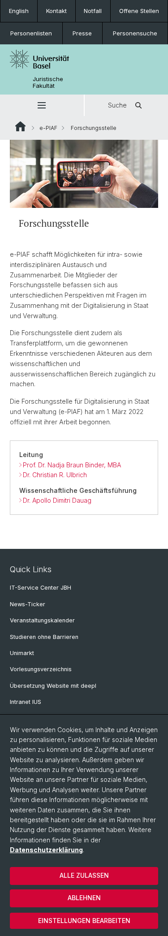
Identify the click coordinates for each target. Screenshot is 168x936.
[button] (42, 105)
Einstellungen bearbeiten (84, 920)
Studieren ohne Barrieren (44, 637)
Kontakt (56, 10)
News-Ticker (27, 604)
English (19, 10)
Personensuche (135, 33)
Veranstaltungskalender (42, 620)
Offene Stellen (139, 10)
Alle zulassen (84, 875)
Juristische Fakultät (48, 82)
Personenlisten (31, 33)
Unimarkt (22, 653)
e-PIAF (48, 128)
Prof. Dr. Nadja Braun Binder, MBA (72, 465)
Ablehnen (84, 897)
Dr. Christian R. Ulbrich (55, 475)
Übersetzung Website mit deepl (53, 685)
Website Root (20, 126)
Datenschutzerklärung (46, 850)
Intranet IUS (25, 702)
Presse (82, 33)
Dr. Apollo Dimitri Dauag (57, 500)
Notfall (93, 10)
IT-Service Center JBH (40, 587)
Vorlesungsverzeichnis (41, 669)
